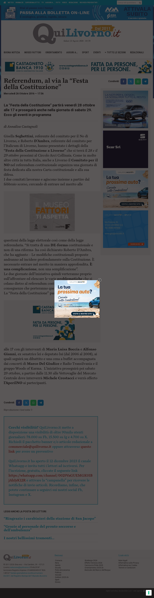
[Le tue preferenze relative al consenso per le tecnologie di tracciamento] (149, 593)
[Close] (100, 280)
